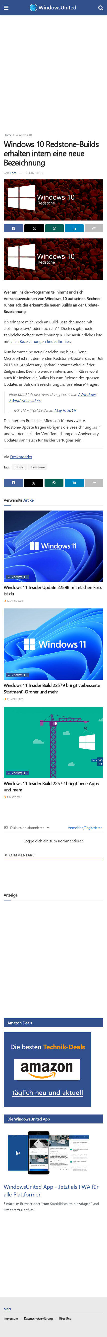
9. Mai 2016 (34, 173)
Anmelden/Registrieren (85, 827)
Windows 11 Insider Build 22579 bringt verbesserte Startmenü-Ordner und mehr (52, 688)
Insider (19, 467)
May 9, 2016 (65, 410)
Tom (13, 173)
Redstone (38, 467)
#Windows (87, 394)
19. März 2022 (14, 699)
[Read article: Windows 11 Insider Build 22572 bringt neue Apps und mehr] (53, 742)
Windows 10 (24, 135)
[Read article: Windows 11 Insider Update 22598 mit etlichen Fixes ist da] (53, 546)
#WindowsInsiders (25, 400)
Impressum (11, 1318)
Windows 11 (17, 577)
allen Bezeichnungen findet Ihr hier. (40, 341)
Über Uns (65, 1318)
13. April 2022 (14, 600)
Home (8, 135)
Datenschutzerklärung (38, 1318)
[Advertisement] (53, 71)
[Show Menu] (6, 7)
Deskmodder (21, 456)
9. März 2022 (14, 797)
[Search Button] (100, 7)
